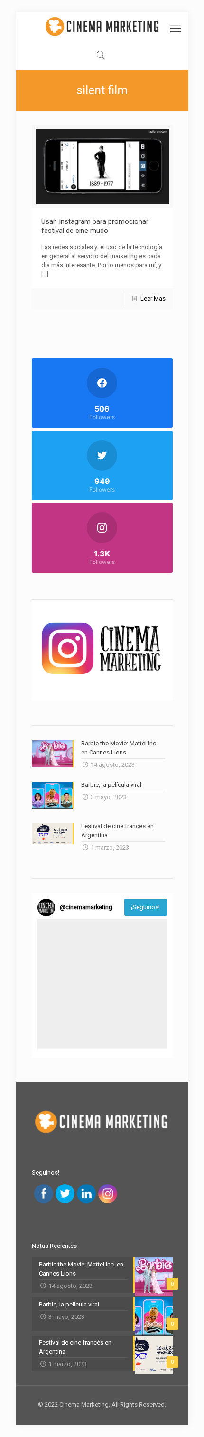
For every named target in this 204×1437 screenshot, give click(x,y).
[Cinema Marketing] (102, 26)
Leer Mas (153, 298)
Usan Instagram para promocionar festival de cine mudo (94, 226)
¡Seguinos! (145, 907)
